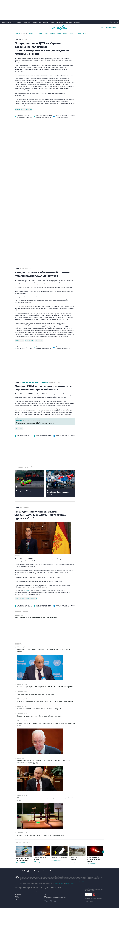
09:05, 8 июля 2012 (26, 39)
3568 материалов (20, 862)
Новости (71, 33)
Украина (17, 109)
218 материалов (91, 863)
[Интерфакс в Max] (55, 901)
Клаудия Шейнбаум (31, 598)
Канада (17, 340)
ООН (37, 207)
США (22, 340)
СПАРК (17, 893)
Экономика (38, 33)
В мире (31, 33)
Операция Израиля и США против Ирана (35, 382)
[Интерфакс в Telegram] (47, 901)
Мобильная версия (6, 22)
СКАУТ (16, 896)
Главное (17, 33)
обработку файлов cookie (84, 881)
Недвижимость (59, 22)
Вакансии (46, 871)
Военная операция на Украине (41, 858)
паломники (29, 109)
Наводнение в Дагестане (74, 858)
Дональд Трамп (29, 340)
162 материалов (73, 862)
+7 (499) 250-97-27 (70, 883)
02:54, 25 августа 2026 (25, 268)
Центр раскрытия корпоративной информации (55, 897)
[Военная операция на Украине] (42, 855)
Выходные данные (89, 900)
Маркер (17, 897)
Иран (16, 428)
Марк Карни (38, 340)
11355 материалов (38, 862)
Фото (84, 33)
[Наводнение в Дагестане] (77, 855)
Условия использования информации (93, 898)
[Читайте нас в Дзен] (45, 901)
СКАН (45, 894)
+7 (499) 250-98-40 (59, 883)
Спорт (46, 33)
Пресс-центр (37, 871)
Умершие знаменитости (59, 858)
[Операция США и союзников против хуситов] (95, 855)
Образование (68, 22)
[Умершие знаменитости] (59, 855)
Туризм (52, 22)
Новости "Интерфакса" (49, 893)
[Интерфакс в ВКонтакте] (50, 901)
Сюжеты (78, 33)
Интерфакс (59, 27)
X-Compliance (18, 894)
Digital (65, 33)
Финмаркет (45, 22)
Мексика (22, 598)
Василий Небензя (20, 207)
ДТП (22, 109)
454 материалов (55, 860)
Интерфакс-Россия (36, 22)
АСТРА (16, 899)
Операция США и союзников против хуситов (93, 859)
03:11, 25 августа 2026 (25, 507)
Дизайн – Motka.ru (89, 901)
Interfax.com (26, 22)
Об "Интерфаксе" (17, 22)
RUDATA (46, 896)
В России (24, 33)
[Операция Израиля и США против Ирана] (24, 856)
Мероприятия (76, 22)
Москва (59, 33)
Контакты (17, 871)
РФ (33, 207)
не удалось (27, 591)
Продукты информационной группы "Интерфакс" (39, 887)
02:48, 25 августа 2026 (54, 382)
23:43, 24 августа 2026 (27, 130)
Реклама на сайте (55, 871)
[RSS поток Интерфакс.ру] (52, 901)
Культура (52, 33)
